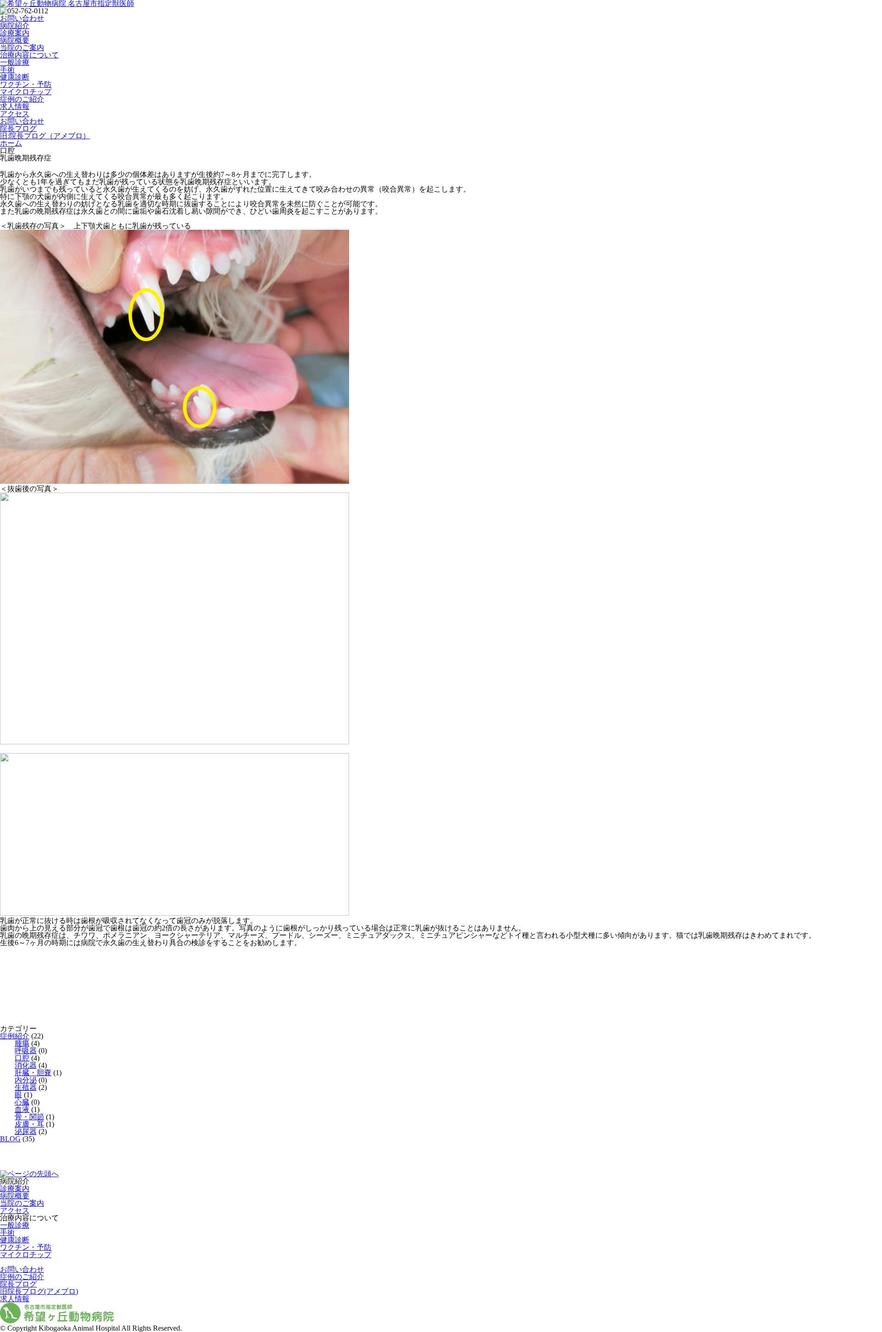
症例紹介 (14, 1036)
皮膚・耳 (29, 1124)
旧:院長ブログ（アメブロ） (45, 136)
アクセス (14, 114)
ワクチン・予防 (25, 84)
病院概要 (14, 40)
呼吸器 (26, 1050)
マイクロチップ (25, 92)
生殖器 (26, 1087)
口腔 (22, 1058)
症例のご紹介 (22, 99)
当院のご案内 (22, 47)
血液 (22, 1109)
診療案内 (14, 33)
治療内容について (29, 55)
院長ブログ (18, 128)
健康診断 (14, 77)
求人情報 (14, 106)
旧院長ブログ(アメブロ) (39, 1291)
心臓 (22, 1102)
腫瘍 (22, 1043)
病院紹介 (14, 25)
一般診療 (14, 62)
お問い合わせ (22, 18)
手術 (7, 70)
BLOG (10, 1139)
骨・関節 (29, 1117)
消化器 (26, 1065)
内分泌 (26, 1080)
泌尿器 (26, 1131)
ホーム (11, 143)
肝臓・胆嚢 (33, 1073)
